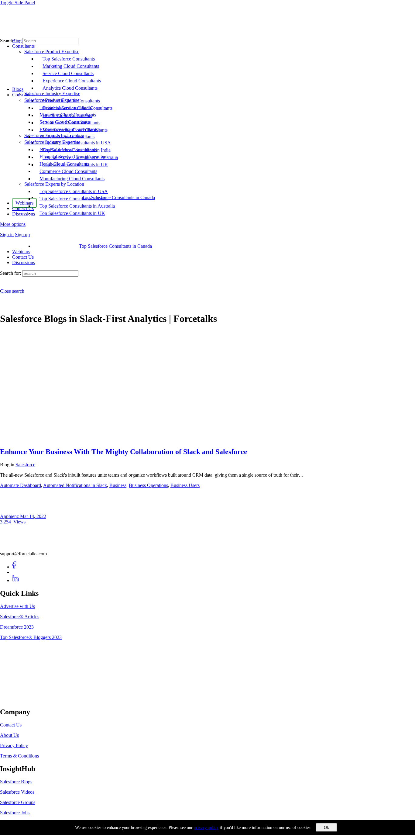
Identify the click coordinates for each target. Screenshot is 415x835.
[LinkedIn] (15, 580)
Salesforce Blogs (16, 781)
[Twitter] (15, 572)
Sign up (22, 234)
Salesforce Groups (17, 802)
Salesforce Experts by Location (54, 184)
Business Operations (148, 485)
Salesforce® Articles (19, 616)
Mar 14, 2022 (33, 516)
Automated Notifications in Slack (75, 485)
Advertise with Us (17, 606)
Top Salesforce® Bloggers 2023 (31, 637)
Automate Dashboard (20, 485)
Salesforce (25, 464)
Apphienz (10, 516)
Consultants (23, 94)
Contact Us (23, 257)
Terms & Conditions (19, 755)
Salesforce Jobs (14, 812)
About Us (9, 735)
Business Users (185, 485)
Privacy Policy (14, 745)
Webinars (21, 251)
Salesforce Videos (17, 792)
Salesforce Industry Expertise (52, 142)
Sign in (7, 234)
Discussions (23, 262)
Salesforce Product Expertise (51, 100)
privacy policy (206, 827)
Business (117, 485)
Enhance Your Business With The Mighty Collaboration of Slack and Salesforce (123, 452)
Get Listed (17, 699)
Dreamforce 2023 (17, 627)
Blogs (17, 89)
